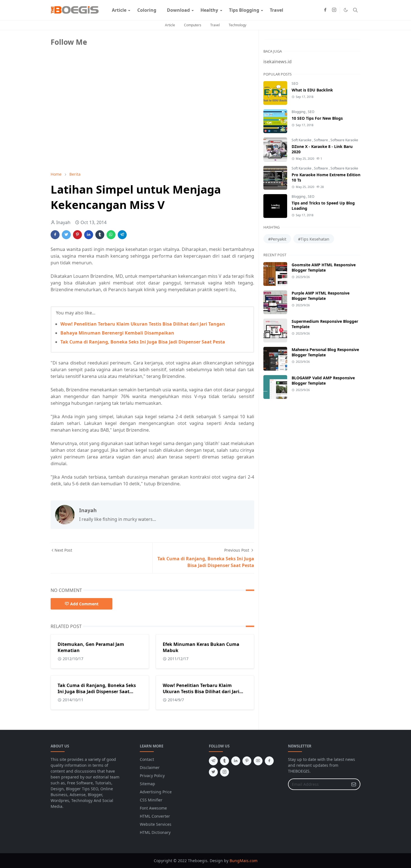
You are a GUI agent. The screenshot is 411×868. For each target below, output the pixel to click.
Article (170, 25)
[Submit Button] (354, 784)
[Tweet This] (66, 234)
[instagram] (334, 10)
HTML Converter (155, 816)
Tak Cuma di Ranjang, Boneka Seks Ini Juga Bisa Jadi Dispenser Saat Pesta (142, 342)
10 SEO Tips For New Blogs (317, 118)
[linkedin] (235, 760)
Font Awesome (153, 808)
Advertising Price (156, 791)
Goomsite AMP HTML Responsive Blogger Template (324, 267)
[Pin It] (77, 234)
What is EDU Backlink (312, 90)
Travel (215, 25)
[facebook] (325, 10)
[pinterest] (246, 760)
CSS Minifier (151, 800)
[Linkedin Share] (88, 234)
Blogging (299, 111)
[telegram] (213, 760)
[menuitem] (119, 10)
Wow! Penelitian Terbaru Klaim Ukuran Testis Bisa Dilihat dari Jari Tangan (142, 324)
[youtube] (258, 760)
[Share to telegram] (122, 234)
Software (321, 140)
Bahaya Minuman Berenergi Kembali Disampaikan (117, 333)
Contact (147, 759)
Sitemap (147, 783)
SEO (295, 83)
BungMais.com (244, 860)
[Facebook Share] (55, 234)
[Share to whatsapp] (111, 234)
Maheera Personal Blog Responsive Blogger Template (325, 352)
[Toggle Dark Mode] (345, 10)
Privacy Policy (152, 775)
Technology (237, 25)
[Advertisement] (92, 128)
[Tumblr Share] (99, 234)
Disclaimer (150, 767)
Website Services (155, 824)
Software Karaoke (344, 140)
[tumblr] (224, 760)
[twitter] (213, 772)
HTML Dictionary (155, 832)
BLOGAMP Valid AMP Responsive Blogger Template (323, 380)
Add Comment (84, 603)
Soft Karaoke (302, 140)
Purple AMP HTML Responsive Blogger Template (320, 295)
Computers (192, 25)
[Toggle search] (355, 10)
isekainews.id (277, 61)
